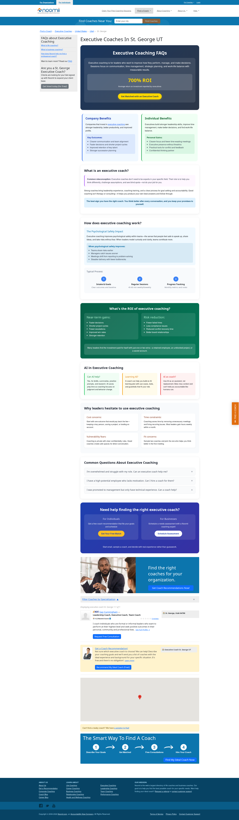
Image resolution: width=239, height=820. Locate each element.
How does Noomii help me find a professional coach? (54, 54)
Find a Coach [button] (143, 10)
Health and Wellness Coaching (78, 797)
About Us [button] (182, 10)
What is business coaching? (52, 49)
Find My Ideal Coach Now (180, 759)
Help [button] (195, 10)
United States (81, 31)
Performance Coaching (109, 794)
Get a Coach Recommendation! (111, 648)
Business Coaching (73, 791)
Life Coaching (71, 785)
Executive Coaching (108, 785)
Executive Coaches (63, 31)
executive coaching (116, 124)
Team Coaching (106, 791)
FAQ (70, 61)
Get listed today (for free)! (55, 86)
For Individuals (64, 2)
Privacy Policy (171, 814)
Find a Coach (46, 31)
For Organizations (47, 2)
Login (198, 2)
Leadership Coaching (108, 788)
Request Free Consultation (106, 636)
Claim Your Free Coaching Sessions (116, 10)
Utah (92, 31)
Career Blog (43, 797)
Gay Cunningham (108, 611)
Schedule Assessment (168, 533)
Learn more (129, 660)
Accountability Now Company (82, 814)
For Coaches (188, 2)
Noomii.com (62, 814)
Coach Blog (43, 794)
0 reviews (155, 618)
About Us (42, 785)
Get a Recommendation (48, 788)
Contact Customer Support (189, 814)
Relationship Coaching (75, 794)
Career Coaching (73, 788)
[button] (110, 618)
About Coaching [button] (163, 10)
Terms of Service (156, 814)
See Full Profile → (143, 630)
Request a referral (162, 791)
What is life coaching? (49, 45)
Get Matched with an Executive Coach (140, 96)
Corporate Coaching (47, 791)
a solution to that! (121, 727)
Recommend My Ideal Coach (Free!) (113, 667)
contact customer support (182, 791)
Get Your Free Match (111, 533)
